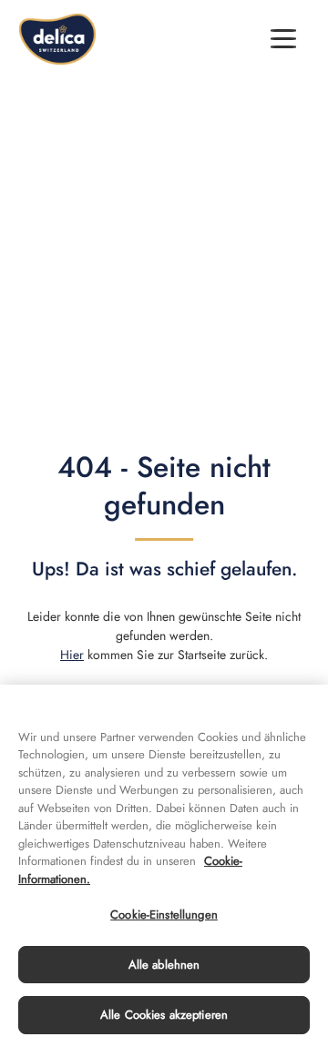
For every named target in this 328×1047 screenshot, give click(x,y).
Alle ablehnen (164, 964)
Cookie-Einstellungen (164, 914)
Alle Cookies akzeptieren (164, 1014)
